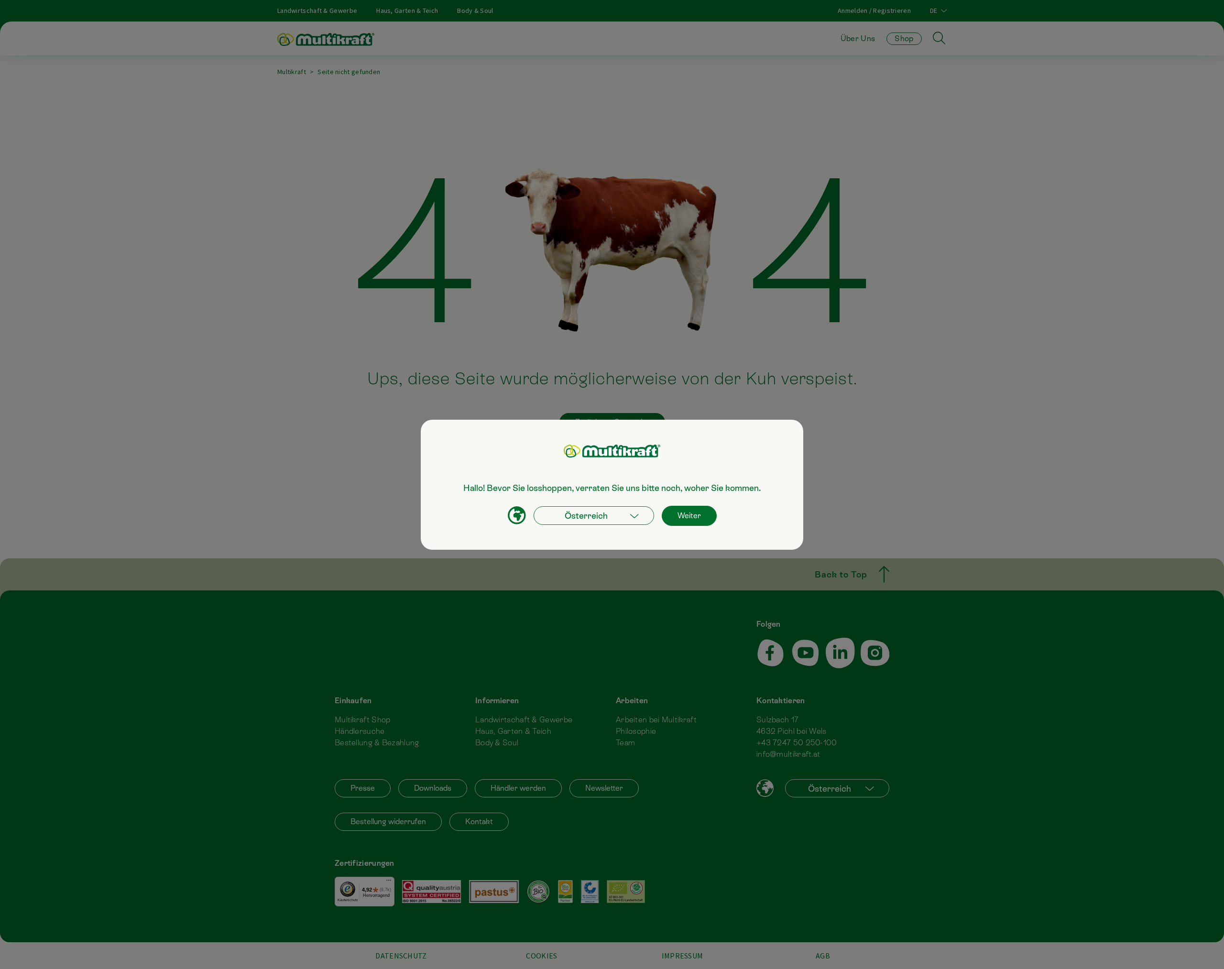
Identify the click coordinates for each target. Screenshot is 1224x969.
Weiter (689, 515)
